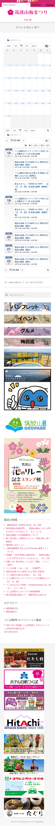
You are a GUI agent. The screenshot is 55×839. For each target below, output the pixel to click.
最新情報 (10, 609)
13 (29, 79)
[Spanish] (32, 1)
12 (22, 79)
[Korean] (29, 1)
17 (9, 91)
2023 (33, 46)
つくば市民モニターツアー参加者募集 (23, 592)
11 (16, 79)
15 (43, 79)
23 (49, 91)
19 (22, 91)
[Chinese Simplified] (25, 1)
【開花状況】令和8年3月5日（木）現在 (24, 525)
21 (36, 91)
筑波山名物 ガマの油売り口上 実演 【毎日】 (25, 572)
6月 (15, 46)
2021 (9, 46)
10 (9, 79)
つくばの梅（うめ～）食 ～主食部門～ (24, 568)
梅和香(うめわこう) (14, 545)
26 (22, 104)
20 (29, 91)
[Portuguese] (36, 1)
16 (49, 79)
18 (16, 91)
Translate (49, 5)
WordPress (40, 822)
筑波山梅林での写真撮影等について (22, 535)
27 (29, 104)
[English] (22, 1)
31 (9, 117)
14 (36, 79)
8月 (27, 46)
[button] (48, 131)
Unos (24, 822)
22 (43, 91)
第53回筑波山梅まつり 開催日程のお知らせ (26, 595)
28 (36, 104)
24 (9, 104)
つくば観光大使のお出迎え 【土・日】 (24, 575)
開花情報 (10, 612)
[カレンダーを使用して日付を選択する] (21, 46)
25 (16, 104)
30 (49, 104)
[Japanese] (18, 1)
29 (43, 104)
